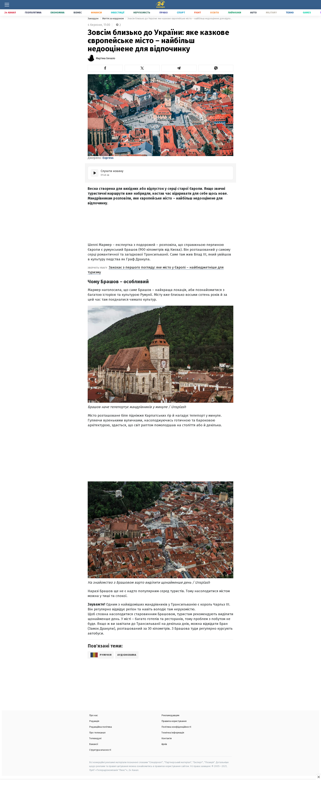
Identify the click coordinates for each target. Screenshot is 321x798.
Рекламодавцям (170, 715)
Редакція (94, 721)
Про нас (93, 715)
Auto (253, 12)
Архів (164, 744)
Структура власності (100, 749)
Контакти (166, 738)
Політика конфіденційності (176, 726)
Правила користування (174, 721)
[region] (160, 789)
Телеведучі (95, 738)
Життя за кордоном (113, 18)
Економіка (57, 12)
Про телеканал (97, 732)
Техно (290, 12)
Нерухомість (141, 12)
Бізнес (78, 12)
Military (271, 12)
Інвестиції (117, 12)
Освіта (214, 12)
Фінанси (96, 12)
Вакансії (93, 744)
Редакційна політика (100, 726)
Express (108, 158)
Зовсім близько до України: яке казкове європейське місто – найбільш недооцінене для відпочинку (180, 18)
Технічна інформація (172, 732)
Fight (197, 12)
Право (163, 12)
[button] (105, 68)
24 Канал (10, 12)
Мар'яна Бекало (105, 58)
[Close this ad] (318, 776)
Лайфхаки (234, 12)
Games (307, 12)
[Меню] (7, 4)
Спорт (181, 12)
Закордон (93, 18)
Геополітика (33, 12)
